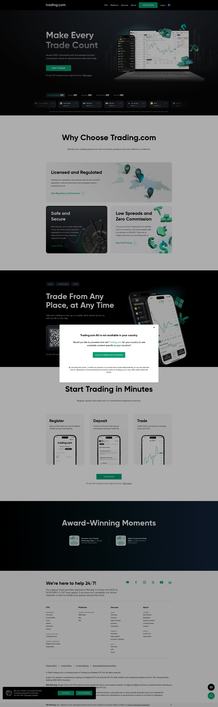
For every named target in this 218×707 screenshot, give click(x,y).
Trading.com (115, 342)
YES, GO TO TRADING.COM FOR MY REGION (109, 355)
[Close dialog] (154, 327)
